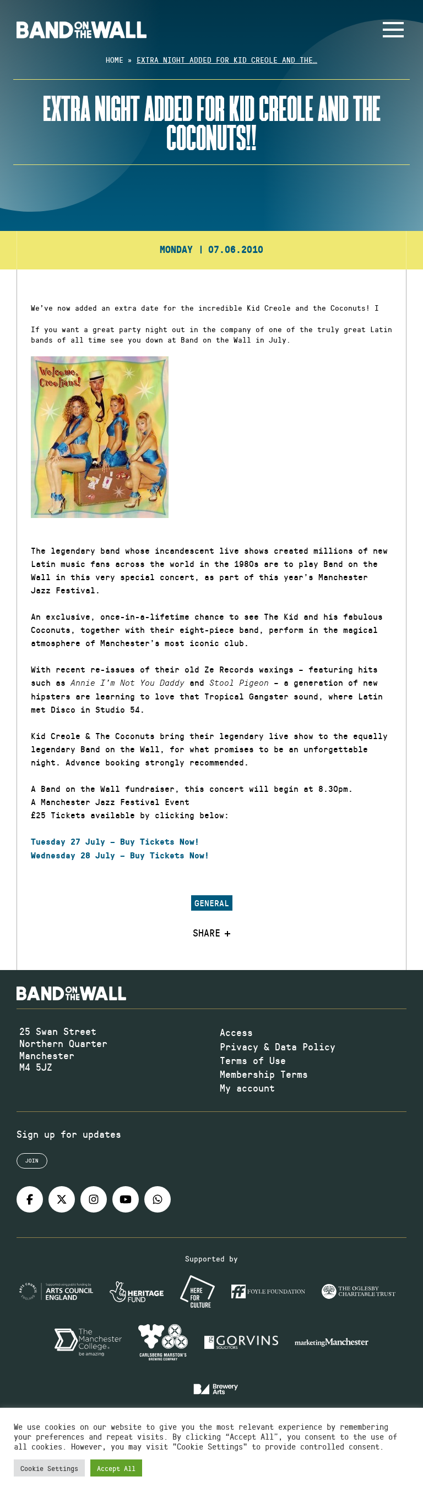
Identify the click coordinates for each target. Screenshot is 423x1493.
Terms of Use (253, 1060)
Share (206, 933)
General (211, 902)
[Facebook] (30, 1199)
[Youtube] (125, 1199)
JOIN (32, 1160)
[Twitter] (61, 1199)
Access (236, 1032)
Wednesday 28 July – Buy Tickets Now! (120, 856)
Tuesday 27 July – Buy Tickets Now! (115, 842)
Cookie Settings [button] (49, 1468)
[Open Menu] (393, 29)
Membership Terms (264, 1074)
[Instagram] (93, 1199)
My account (247, 1087)
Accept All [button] (116, 1468)
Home (114, 59)
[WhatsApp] (157, 1199)
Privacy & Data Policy (277, 1046)
